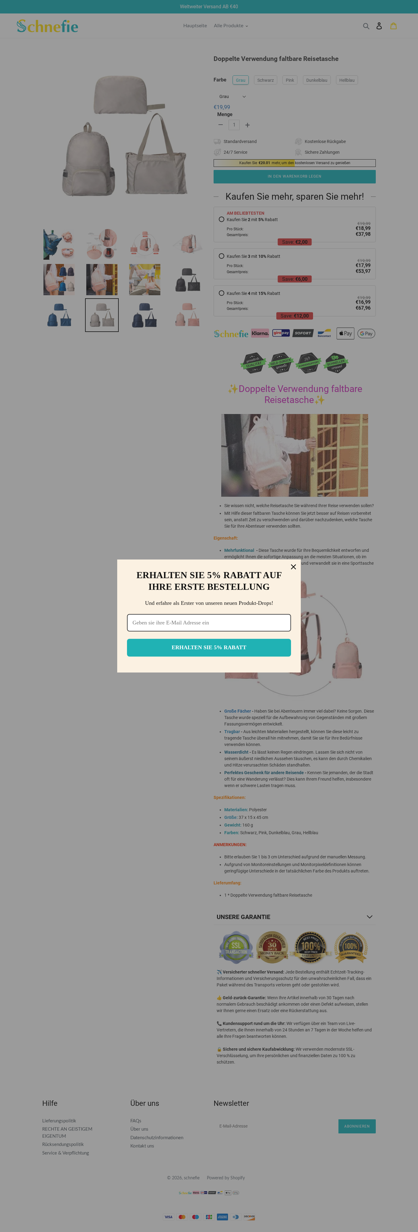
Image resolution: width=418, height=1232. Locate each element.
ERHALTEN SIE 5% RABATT (209, 647)
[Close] (293, 566)
